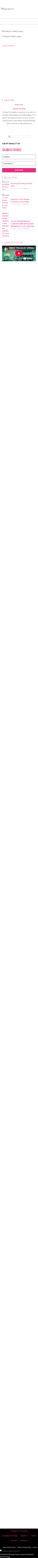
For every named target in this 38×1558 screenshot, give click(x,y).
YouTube (14, 1541)
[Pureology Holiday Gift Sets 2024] (5, 186)
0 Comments (25, 188)
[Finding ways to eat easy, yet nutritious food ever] (6, 428)
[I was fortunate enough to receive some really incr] (32, 825)
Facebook (24, 1536)
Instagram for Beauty (9, 1536)
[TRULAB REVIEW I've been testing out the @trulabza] (6, 734)
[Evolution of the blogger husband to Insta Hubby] (5, 201)
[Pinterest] (29, 2)
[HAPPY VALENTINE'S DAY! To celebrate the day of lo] (32, 399)
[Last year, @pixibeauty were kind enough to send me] (19, 422)
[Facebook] (17, 2)
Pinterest (23, 1541)
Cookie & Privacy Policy (24, 1547)
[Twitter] (21, 2)
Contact (35, 1547)
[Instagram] (9, 2)
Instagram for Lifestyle (19, 1531)
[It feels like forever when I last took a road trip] (19, 1095)
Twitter (33, 1536)
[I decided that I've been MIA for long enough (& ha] (6, 1296)
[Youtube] (25, 2)
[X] (21, 129)
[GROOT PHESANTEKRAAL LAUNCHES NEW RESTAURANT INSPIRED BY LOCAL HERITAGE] (5, 224)
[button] (19, 22)
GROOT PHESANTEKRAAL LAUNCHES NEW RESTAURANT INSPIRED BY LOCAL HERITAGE (22, 223)
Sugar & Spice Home (9, 1547)
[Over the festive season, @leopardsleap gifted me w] (19, 700)
